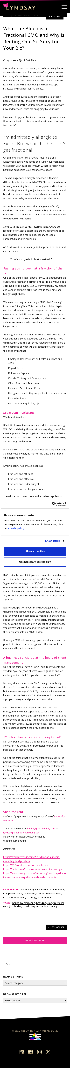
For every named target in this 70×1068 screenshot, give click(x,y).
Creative (8, 897)
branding (41, 902)
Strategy (31, 897)
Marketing (19, 897)
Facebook (30, 1052)
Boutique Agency (30, 889)
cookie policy (16, 528)
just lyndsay (16, 906)
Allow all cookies (35, 551)
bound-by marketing (23, 902)
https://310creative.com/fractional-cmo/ (25, 865)
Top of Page (58, 927)
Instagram (39, 1052)
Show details (52, 540)
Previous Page (35, 940)
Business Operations (52, 889)
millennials (42, 906)
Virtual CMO (44, 897)
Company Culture (12, 893)
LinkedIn (22, 1052)
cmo (49, 902)
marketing (29, 906)
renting (53, 906)
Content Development (48, 893)
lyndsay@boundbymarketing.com (21, 832)
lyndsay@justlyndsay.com (41, 828)
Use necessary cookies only (35, 561)
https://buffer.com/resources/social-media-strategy (32, 869)
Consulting (29, 893)
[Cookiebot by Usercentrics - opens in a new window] (52, 504)
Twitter (48, 1052)
